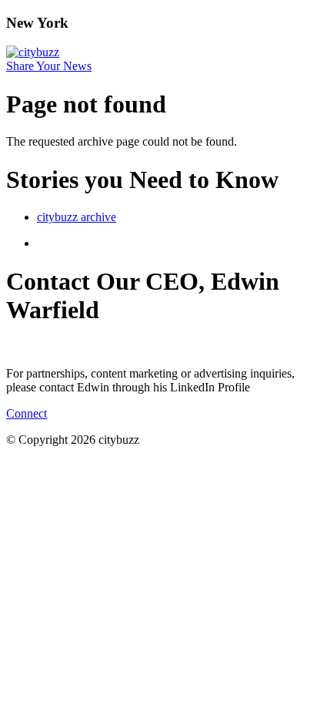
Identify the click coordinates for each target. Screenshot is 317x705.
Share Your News (49, 65)
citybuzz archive (76, 216)
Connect (26, 413)
